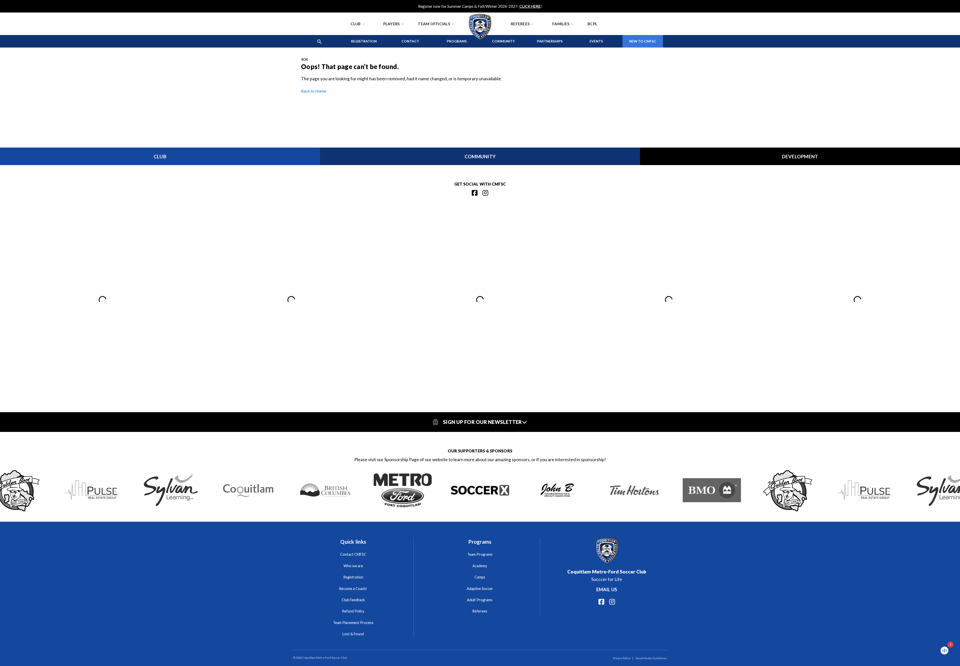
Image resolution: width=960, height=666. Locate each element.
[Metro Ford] (403, 490)
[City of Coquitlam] (248, 490)
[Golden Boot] (789, 490)
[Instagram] (485, 193)
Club (355, 24)
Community (503, 41)
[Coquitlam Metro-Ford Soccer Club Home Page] (480, 15)
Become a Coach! (353, 588)
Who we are (353, 566)
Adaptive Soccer (480, 588)
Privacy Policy (621, 658)
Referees (520, 24)
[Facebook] (475, 193)
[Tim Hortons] (635, 490)
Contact (410, 41)
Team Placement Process (353, 622)
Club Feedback (353, 600)
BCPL (592, 24)
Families (561, 24)
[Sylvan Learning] (171, 490)
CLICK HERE (530, 6)
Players (391, 24)
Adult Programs (479, 600)
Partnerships (550, 41)
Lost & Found (353, 634)
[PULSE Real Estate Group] (93, 490)
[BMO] (712, 490)
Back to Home (313, 91)
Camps (479, 577)
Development (800, 156)
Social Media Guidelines (651, 658)
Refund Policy (353, 611)
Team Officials (434, 24)
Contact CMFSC (353, 554)
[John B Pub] (557, 490)
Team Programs (479, 554)
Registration (364, 41)
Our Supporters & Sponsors (480, 450)
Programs (457, 41)
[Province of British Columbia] (325, 490)
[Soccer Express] (480, 490)
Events (596, 41)
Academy (479, 566)
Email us (606, 589)
